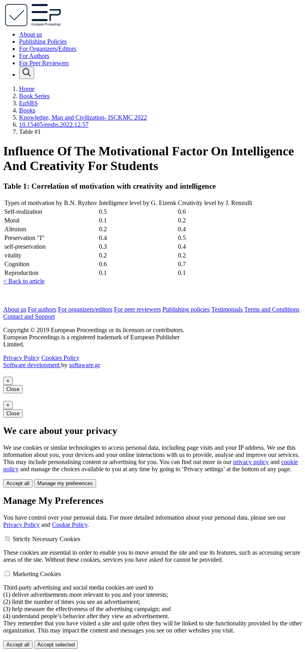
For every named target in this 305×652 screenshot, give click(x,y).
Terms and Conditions (271, 309)
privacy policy (251, 462)
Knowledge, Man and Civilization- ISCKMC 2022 (83, 117)
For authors (42, 309)
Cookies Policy (60, 357)
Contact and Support (29, 316)
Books (27, 110)
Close (12, 389)
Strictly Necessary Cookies (46, 539)
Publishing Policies (43, 41)
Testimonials (227, 309)
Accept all (17, 483)
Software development (32, 365)
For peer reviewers (137, 309)
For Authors (34, 55)
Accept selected (56, 645)
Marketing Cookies (37, 574)
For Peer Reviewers (44, 63)
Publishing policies (186, 309)
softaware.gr (84, 365)
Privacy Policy (21, 357)
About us (30, 34)
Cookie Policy (69, 524)
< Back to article (23, 281)
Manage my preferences (65, 483)
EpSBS (28, 103)
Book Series (34, 96)
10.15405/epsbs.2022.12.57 (54, 124)
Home (27, 88)
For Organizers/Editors (47, 48)
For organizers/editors (85, 309)
